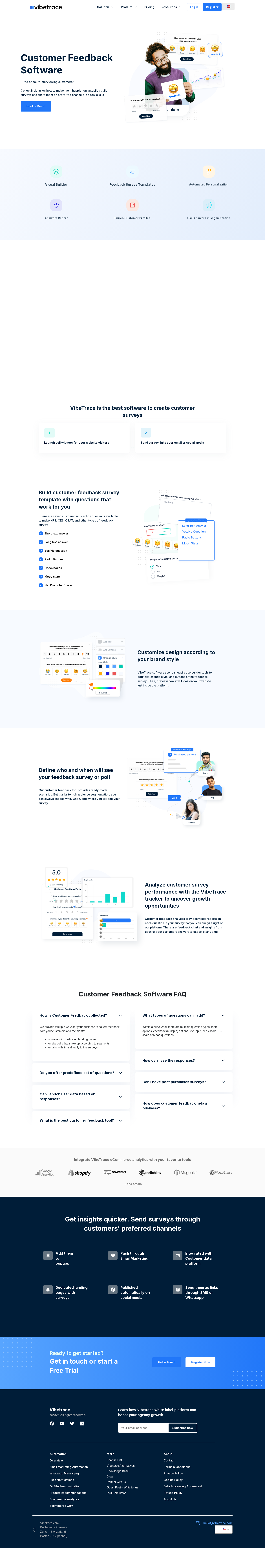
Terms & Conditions (177, 1467)
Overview (56, 1460)
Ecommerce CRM (61, 1506)
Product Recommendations (68, 1493)
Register (212, 7)
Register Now (200, 1362)
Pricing (149, 7)
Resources (169, 7)
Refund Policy (173, 1493)
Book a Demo (35, 106)
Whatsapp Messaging (64, 1473)
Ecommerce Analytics (64, 1499)
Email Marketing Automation (69, 1467)
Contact (169, 1460)
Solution (103, 7)
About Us (170, 1499)
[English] (227, 6)
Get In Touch (166, 1362)
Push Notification (61, 1480)
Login (194, 7)
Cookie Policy (173, 1480)
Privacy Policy (173, 1473)
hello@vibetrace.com (218, 1523)
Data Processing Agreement (183, 1486)
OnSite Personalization (65, 1486)
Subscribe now (182, 1427)
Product (126, 7)
